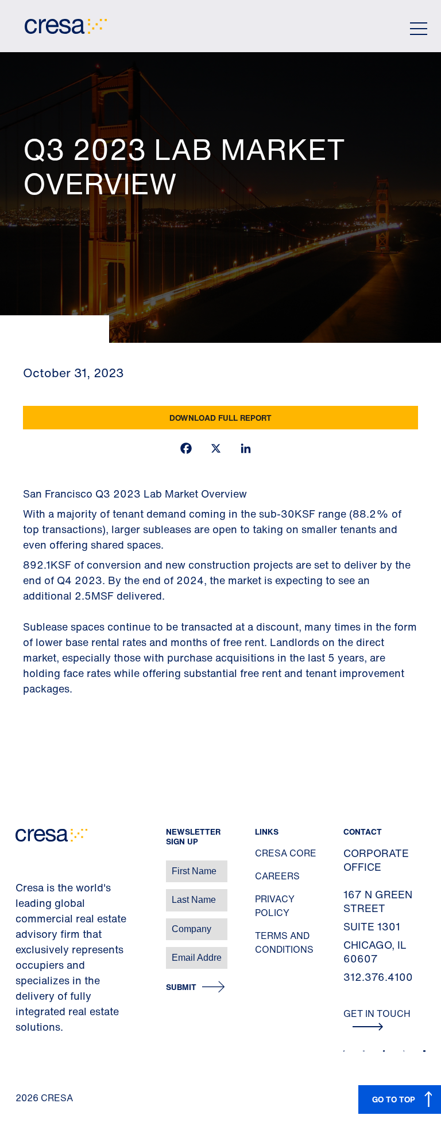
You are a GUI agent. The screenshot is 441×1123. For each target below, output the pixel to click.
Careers (277, 876)
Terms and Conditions (284, 942)
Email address (28, 952)
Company (21, 923)
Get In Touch (377, 1013)
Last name (22, 894)
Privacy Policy (275, 905)
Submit (181, 987)
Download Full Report (220, 418)
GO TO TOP (393, 1099)
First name (23, 865)
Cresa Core (285, 853)
